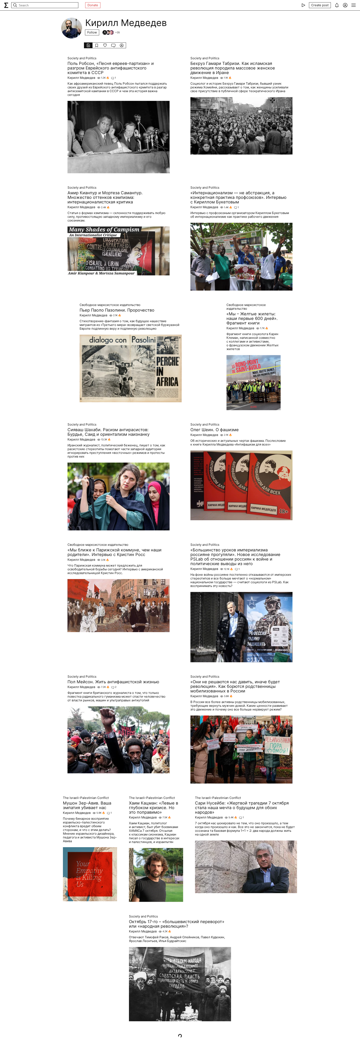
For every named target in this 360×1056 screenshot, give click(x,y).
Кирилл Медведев (81, 78)
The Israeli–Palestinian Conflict (86, 798)
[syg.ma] (6, 5)
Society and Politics (82, 58)
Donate (93, 5)
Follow (92, 32)
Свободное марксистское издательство (110, 305)
